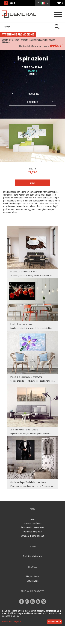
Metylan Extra (32, 581)
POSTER (32, 74)
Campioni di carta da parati (32, 536)
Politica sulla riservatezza (32, 527)
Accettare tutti (54, 621)
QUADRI (32, 70)
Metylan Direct (32, 576)
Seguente (40, 101)
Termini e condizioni (32, 523)
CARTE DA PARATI (32, 67)
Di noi (32, 519)
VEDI (32, 182)
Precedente (25, 93)
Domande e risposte (33, 531)
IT (38, 3)
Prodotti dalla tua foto (32, 556)
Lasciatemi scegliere (11, 621)
